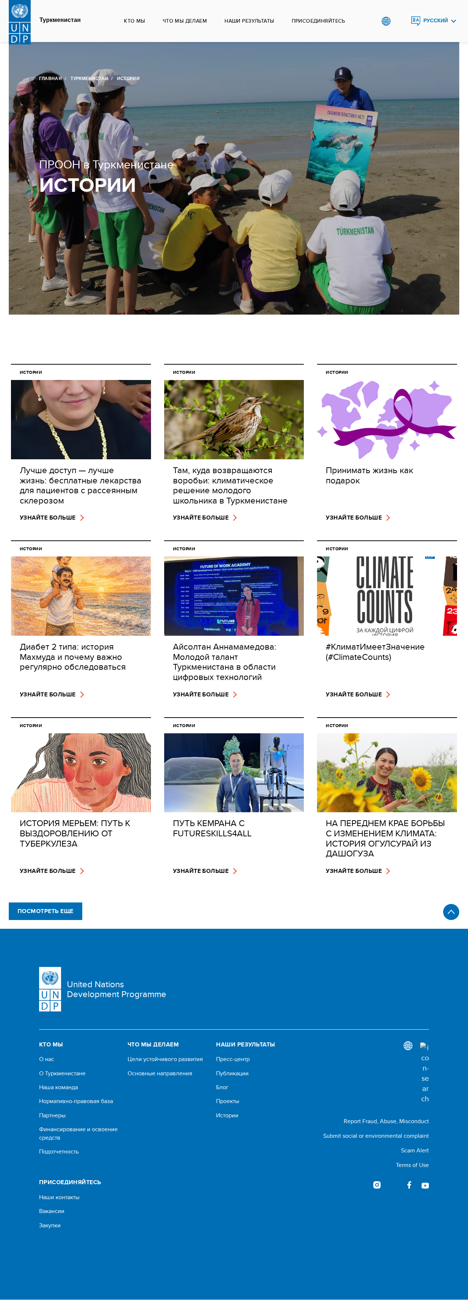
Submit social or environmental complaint (376, 1136)
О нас (46, 1059)
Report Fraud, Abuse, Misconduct (386, 1121)
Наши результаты (249, 20)
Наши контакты (59, 1197)
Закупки (50, 1225)
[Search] (424, 1073)
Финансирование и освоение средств (78, 1133)
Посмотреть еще (45, 911)
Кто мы (134, 20)
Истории (227, 1115)
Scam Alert (415, 1150)
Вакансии (51, 1211)
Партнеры (52, 1115)
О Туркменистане (62, 1073)
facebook (409, 1185)
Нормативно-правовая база (76, 1101)
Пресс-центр (233, 1059)
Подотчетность (59, 1152)
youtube (425, 1185)
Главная (50, 78)
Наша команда (58, 1087)
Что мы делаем (185, 20)
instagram (377, 1185)
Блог (222, 1087)
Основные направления (160, 1073)
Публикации (232, 1073)
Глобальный (385, 21)
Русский (435, 21)
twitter (393, 1185)
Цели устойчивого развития (165, 1059)
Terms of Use (412, 1165)
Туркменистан (60, 20)
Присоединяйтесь (318, 20)
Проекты (227, 1101)
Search (400, 21)
